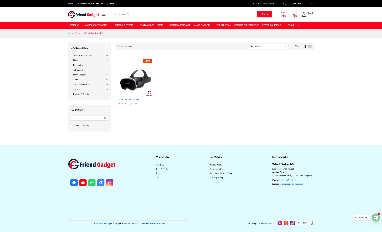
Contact (159, 177)
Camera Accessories (81, 84)
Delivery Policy (216, 169)
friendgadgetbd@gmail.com (292, 184)
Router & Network (180, 25)
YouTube (297, 3)
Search (265, 14)
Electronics (224, 25)
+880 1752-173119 (266, 3)
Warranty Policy (216, 177)
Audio (75, 80)
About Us (160, 165)
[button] (124, 93)
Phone (75, 60)
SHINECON (79, 125)
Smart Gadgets (79, 75)
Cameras (76, 89)
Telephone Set (79, 70)
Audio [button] (160, 25)
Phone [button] (291, 25)
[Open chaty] (376, 218)
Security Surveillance (246, 25)
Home (70, 33)
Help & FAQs (162, 169)
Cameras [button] (74, 25)
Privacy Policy (216, 165)
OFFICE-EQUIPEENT (83, 55)
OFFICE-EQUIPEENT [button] (271, 25)
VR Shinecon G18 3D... (130, 99)
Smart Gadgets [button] (202, 25)
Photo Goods (147, 25)
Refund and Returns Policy (221, 173)
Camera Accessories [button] (96, 25)
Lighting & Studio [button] (123, 25)
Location (310, 3)
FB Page (283, 3)
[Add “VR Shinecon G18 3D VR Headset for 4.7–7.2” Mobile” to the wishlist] (138, 93)
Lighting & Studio (81, 94)
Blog (158, 173)
